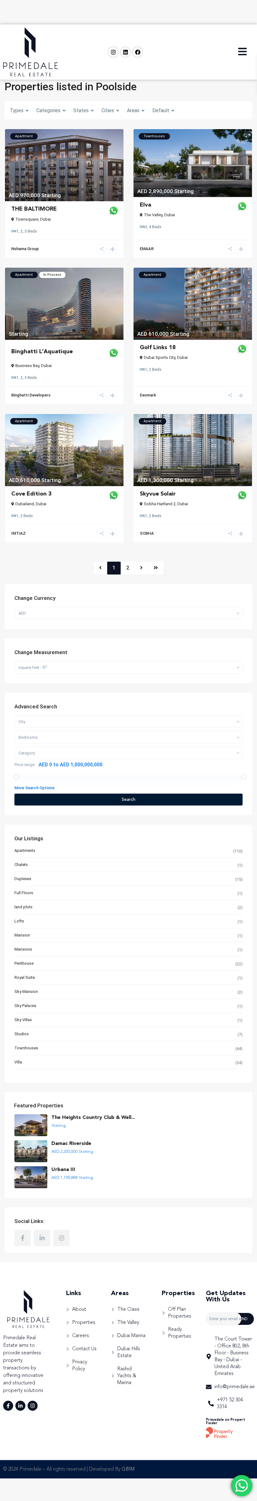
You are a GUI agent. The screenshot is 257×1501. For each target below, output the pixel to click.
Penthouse (24, 963)
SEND (242, 1318)
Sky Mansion (26, 991)
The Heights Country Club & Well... (93, 1117)
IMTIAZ (18, 533)
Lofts (19, 921)
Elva (145, 205)
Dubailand (24, 503)
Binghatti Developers (30, 395)
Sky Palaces (25, 1005)
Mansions (23, 949)
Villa (18, 1062)
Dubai (45, 219)
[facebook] (22, 1238)
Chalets (21, 864)
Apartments (24, 850)
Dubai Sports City (159, 357)
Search (128, 799)
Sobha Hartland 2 (160, 503)
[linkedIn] (42, 1238)
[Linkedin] (125, 52)
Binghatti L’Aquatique (42, 351)
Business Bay (27, 365)
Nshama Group (25, 248)
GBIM (128, 1469)
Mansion (22, 935)
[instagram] (61, 1238)
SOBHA (147, 533)
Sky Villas (23, 1019)
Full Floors (23, 892)
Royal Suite (24, 977)
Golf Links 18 (158, 347)
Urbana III (63, 1169)
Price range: (24, 764)
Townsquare (26, 219)
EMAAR (147, 248)
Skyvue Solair (158, 494)
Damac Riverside (71, 1143)
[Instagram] (113, 52)
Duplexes (22, 878)
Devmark (148, 395)
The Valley (153, 215)
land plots (23, 907)
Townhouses (26, 1048)
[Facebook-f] (8, 1406)
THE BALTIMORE (34, 209)
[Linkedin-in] (20, 1406)
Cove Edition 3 (31, 494)
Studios (21, 1033)
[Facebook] (137, 52)
